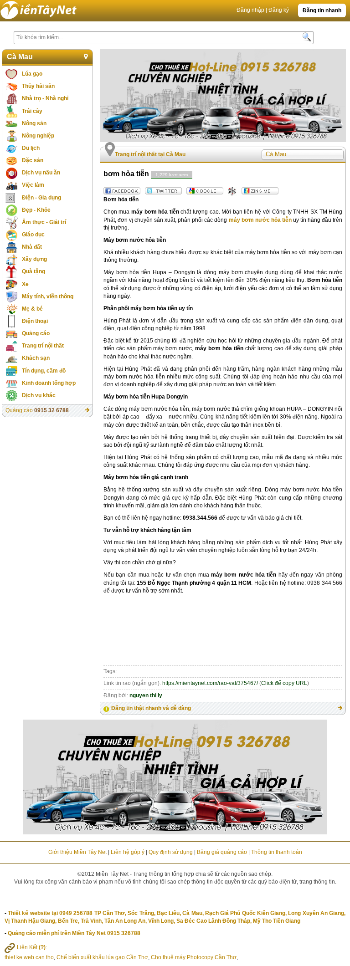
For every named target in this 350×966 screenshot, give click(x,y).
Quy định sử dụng (171, 852)
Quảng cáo (36, 333)
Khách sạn (36, 358)
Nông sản (34, 123)
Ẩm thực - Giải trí (44, 222)
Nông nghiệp (38, 136)
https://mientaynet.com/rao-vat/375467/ (210, 683)
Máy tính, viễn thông (47, 296)
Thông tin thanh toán (276, 852)
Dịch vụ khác (39, 395)
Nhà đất (32, 247)
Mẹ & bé (32, 309)
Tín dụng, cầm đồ (44, 371)
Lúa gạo (32, 74)
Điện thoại (35, 321)
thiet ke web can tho (29, 957)
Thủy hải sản (38, 86)
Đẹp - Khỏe (36, 210)
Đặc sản (32, 160)
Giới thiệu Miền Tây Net (77, 852)
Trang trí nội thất (43, 345)
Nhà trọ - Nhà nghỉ (45, 98)
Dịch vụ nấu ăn (41, 172)
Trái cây (32, 111)
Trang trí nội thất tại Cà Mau (150, 154)
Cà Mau (20, 57)
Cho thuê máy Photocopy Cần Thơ (194, 957)
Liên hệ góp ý (127, 852)
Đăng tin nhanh (322, 10)
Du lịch (31, 148)
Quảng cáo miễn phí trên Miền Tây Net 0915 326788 (74, 933)
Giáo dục (33, 234)
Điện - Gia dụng (41, 197)
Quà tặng (33, 271)
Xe (25, 284)
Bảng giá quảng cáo (222, 852)
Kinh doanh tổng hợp (49, 383)
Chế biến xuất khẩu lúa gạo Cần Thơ (102, 957)
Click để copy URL (284, 683)
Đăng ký (278, 10)
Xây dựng (34, 259)
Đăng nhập (250, 10)
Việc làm (33, 185)
